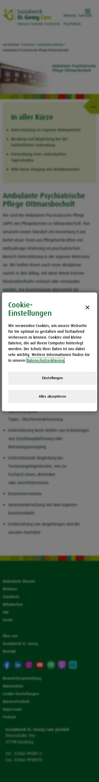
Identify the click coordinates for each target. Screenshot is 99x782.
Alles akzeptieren (52, 396)
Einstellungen (52, 378)
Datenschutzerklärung (45, 360)
